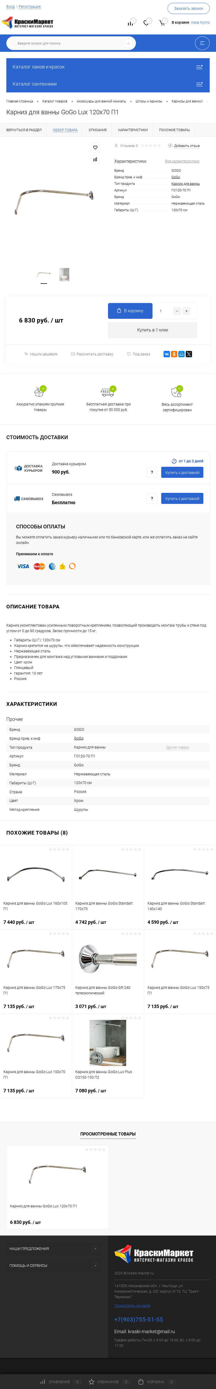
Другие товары (177, 747)
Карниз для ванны (185, 184)
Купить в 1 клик (152, 330)
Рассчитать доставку (95, 354)
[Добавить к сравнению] (95, 159)
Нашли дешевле (43, 354)
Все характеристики (182, 161)
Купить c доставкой (182, 472)
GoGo (175, 177)
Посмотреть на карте (132, 1305)
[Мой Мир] (181, 354)
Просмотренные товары (108, 1134)
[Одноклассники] (174, 354)
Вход (10, 6)
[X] (189, 354)
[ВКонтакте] (167, 354)
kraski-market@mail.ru (151, 1331)
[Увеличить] (54, 202)
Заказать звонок (188, 8)
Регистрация (30, 6)
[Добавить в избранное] (95, 147)
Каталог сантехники (35, 84)
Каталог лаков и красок (39, 67)
